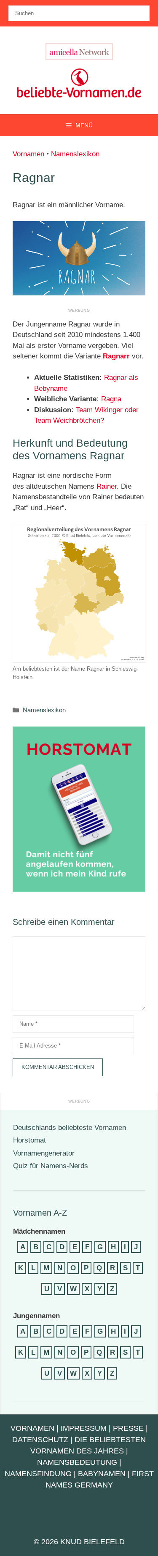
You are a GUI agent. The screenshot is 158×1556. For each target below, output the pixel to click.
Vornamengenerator (44, 1153)
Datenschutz (40, 1439)
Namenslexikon (75, 154)
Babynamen (102, 1473)
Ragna (111, 399)
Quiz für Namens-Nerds (50, 1166)
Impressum (84, 1428)
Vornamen (28, 154)
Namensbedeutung (77, 1462)
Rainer (106, 486)
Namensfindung (38, 1473)
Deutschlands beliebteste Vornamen (69, 1128)
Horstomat (29, 1140)
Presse (128, 1428)
